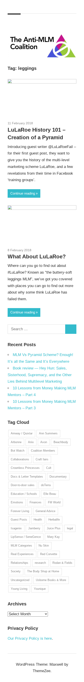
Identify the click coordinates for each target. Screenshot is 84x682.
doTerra (46, 485)
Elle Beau (49, 493)
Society (16, 571)
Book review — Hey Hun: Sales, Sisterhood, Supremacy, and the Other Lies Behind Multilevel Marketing (40, 375)
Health (38, 519)
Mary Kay (53, 536)
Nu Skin (44, 545)
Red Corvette (48, 554)
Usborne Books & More (51, 580)
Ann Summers (48, 433)
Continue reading (22, 193)
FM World (54, 502)
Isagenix (16, 528)
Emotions (17, 502)
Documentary (58, 476)
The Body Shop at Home (43, 571)
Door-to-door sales (22, 485)
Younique (40, 588)
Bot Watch (17, 450)
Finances (35, 502)
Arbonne (16, 442)
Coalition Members (43, 450)
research (40, 562)
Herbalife (54, 519)
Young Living (19, 588)
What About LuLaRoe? (37, 256)
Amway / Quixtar (21, 433)
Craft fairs (42, 459)
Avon (43, 442)
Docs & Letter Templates (27, 476)
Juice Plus (53, 528)
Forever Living (20, 511)
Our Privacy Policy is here (30, 638)
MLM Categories (21, 545)
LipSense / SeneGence (26, 536)
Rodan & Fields (62, 562)
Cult (48, 468)
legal (70, 528)
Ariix (31, 442)
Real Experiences (22, 554)
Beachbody (61, 442)
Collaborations (20, 459)
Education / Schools (24, 493)
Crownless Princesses (25, 468)
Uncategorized (20, 580)
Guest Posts (19, 519)
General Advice (45, 511)
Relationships (19, 562)
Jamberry (34, 528)
